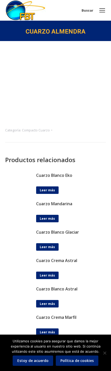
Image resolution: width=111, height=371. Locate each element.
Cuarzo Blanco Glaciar (57, 232)
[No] (104, 353)
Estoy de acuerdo (33, 360)
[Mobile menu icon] (102, 10)
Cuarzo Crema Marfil (56, 317)
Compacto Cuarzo (36, 130)
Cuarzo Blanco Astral (56, 289)
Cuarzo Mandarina (54, 204)
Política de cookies (77, 360)
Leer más (47, 190)
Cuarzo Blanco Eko (54, 175)
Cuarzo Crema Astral (56, 260)
